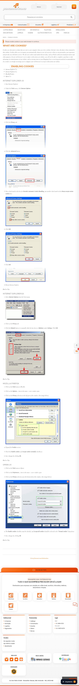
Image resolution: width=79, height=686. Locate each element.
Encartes (38, 25)
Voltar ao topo (39, 570)
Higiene (30, 33)
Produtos (70, 25)
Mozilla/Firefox (10, 74)
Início (4, 37)
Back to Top (6, 289)
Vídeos (32, 628)
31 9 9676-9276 (60, 628)
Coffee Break (8, 30)
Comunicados (22, 25)
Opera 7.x (8, 76)
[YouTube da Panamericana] (16, 659)
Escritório (21, 30)
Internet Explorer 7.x (11, 69)
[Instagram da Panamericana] (6, 659)
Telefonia (47, 30)
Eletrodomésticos (45, 33)
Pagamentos (8, 628)
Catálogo (32, 621)
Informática (34, 30)
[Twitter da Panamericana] (11, 659)
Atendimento (8, 646)
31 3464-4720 (60, 623)
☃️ (77, 345)
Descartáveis (8, 33)
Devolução (8, 623)
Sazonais (59, 7)
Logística (54, 25)
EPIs (57, 33)
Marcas (39, 7)
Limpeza (20, 33)
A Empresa (6, 25)
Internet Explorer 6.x (11, 72)
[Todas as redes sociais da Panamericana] (21, 659)
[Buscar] (71, 17)
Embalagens (60, 30)
